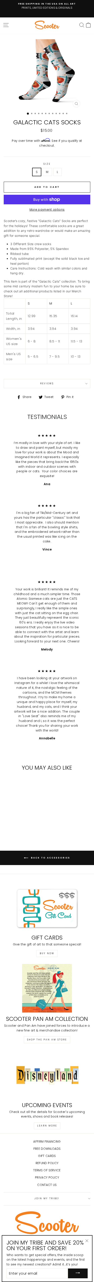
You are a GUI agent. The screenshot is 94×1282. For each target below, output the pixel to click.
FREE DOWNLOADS (47, 1149)
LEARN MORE (47, 1125)
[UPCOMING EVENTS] (47, 1074)
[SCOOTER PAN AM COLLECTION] (47, 988)
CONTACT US (47, 1185)
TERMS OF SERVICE (47, 1170)
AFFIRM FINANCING (47, 1142)
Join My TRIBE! (47, 1198)
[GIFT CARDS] (47, 907)
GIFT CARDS (47, 1156)
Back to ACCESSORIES (50, 857)
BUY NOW (47, 953)
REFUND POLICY (47, 1163)
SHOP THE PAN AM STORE (47, 1039)
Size (47, 164)
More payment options (47, 210)
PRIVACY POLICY (47, 1177)
